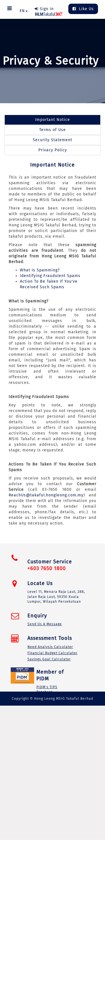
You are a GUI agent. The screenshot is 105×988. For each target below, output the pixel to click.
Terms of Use (52, 129)
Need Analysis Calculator (50, 647)
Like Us (86, 8)
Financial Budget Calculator (52, 653)
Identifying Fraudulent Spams (50, 275)
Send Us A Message (44, 624)
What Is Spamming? (40, 270)
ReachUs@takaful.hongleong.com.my (46, 495)
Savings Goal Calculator (49, 659)
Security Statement (52, 140)
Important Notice (52, 119)
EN (22, 10)
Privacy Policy (52, 150)
